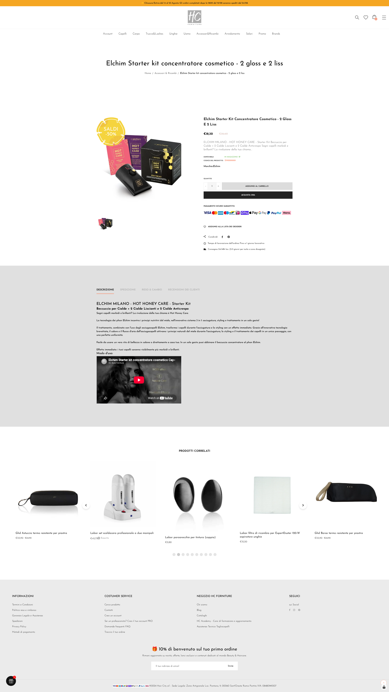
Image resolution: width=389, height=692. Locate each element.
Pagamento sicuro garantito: (219, 206)
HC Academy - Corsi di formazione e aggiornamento (224, 621)
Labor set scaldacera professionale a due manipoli (118, 533)
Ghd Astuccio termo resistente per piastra (38, 533)
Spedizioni (17, 621)
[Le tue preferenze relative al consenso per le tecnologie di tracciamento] (384, 687)
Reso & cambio (152, 290)
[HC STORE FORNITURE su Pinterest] (299, 610)
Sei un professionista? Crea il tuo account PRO (129, 621)
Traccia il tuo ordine (115, 632)
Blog (199, 610)
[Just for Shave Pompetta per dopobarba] (191, 86)
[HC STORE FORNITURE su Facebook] (289, 610)
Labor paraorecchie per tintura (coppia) (187, 537)
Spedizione (128, 290)
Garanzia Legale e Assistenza (27, 615)
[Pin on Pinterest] (229, 237)
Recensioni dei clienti (184, 290)
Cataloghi (202, 615)
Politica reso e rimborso (24, 610)
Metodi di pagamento (23, 632)
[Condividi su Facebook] (223, 237)
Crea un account (113, 615)
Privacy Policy (19, 626)
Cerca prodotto (112, 605)
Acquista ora (248, 195)
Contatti (109, 610)
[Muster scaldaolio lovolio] (199, 86)
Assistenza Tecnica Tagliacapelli (213, 626)
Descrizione (105, 290)
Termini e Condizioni (22, 605)
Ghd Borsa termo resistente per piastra (335, 533)
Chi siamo (202, 605)
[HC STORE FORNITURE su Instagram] (294, 610)
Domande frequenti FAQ (117, 626)
